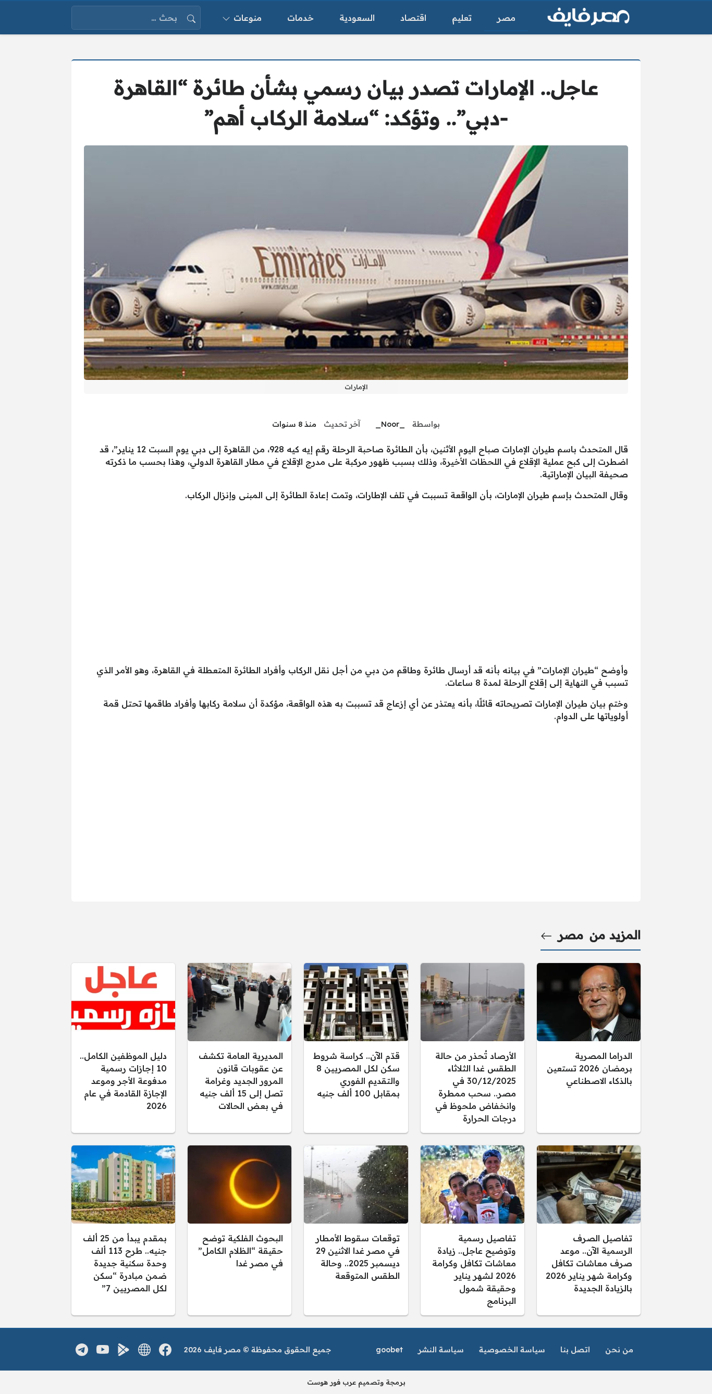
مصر (571, 935)
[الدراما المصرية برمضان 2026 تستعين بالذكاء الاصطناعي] (589, 1048)
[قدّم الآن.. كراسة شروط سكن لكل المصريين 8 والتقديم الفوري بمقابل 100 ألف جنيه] (356, 1048)
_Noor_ (390, 424)
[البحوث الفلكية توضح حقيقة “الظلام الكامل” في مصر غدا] (239, 1230)
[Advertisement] (356, 583)
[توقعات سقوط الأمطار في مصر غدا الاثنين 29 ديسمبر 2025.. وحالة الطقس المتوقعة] (356, 1230)
